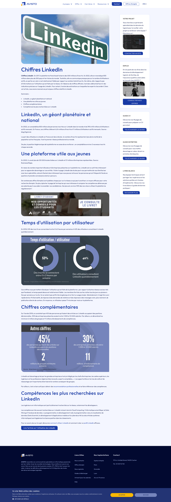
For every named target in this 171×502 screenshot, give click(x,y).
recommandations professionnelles (66, 386)
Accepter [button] (122, 495)
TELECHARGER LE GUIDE (135, 130)
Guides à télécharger (81, 473)
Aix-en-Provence (99, 478)
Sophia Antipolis (99, 461)
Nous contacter (79, 461)
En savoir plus (34, 496)
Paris (95, 465)
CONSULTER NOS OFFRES (135, 101)
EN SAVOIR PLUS (131, 193)
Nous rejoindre (79, 469)
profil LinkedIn (89, 423)
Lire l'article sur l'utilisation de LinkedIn (39, 428)
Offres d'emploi (79, 465)
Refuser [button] (146, 495)
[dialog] (85, 495)
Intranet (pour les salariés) (83, 478)
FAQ (76, 482)
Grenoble (97, 469)
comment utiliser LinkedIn (59, 423)
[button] (59, 499)
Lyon (95, 473)
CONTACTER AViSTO (133, 53)
